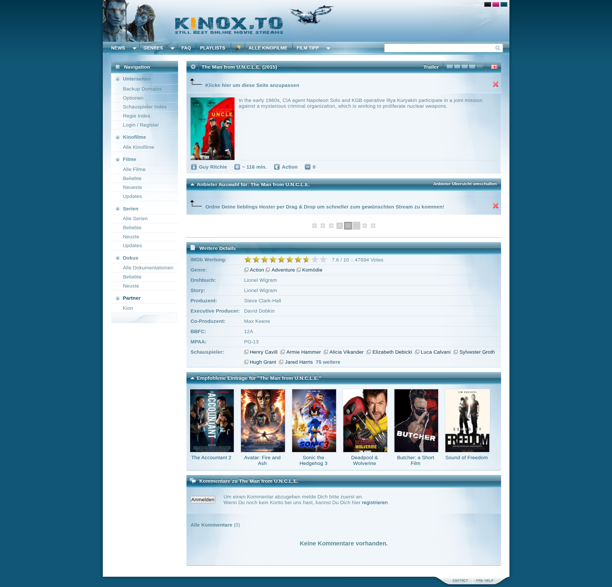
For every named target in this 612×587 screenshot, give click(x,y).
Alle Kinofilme (268, 47)
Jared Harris (299, 362)
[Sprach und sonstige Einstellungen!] (238, 48)
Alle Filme (134, 169)
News (118, 47)
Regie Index (136, 115)
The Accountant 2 (211, 457)
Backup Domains (142, 88)
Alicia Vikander (346, 352)
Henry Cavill (264, 352)
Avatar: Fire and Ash (262, 460)
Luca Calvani (436, 352)
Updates (132, 196)
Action (257, 269)
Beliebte (132, 178)
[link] (306, 21)
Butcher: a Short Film (415, 460)
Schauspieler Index (145, 106)
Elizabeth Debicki (392, 352)
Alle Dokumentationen (148, 267)
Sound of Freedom (466, 457)
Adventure (283, 269)
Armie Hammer (303, 352)
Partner (132, 298)
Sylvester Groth (477, 352)
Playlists (212, 47)
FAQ (186, 47)
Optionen (133, 98)
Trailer (431, 66)
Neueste (132, 187)
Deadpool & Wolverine (364, 460)
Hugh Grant (263, 362)
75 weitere (328, 362)
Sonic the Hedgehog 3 (314, 460)
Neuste (131, 236)
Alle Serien (135, 218)
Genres (153, 47)
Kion (128, 308)
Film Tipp (308, 47)
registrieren (375, 502)
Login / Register (141, 125)
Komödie (312, 269)
